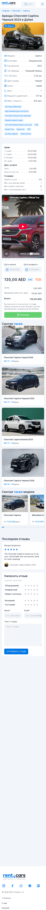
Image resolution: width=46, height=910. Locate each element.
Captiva (26, 11)
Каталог (6, 908)
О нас (4, 903)
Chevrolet (16, 11)
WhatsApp (24, 315)
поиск (29, 4)
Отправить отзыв (16, 651)
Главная (5, 11)
